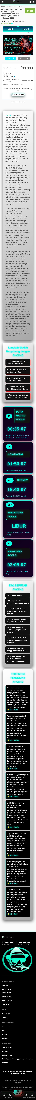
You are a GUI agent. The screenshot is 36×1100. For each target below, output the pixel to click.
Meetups (5, 1038)
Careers (5, 1051)
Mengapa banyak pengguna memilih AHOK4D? (18, 602)
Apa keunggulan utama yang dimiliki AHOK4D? (16, 620)
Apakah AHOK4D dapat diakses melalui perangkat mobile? (16, 611)
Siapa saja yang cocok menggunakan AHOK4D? (16, 649)
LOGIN (10, 29)
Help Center (6, 1014)
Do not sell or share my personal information (17, 1059)
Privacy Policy (7, 1055)
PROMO (4, 1097)
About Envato (7, 1047)
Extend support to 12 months (19, 80)
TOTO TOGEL (7, 997)
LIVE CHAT (32, 1097)
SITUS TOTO (12, 6)
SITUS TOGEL (7, 993)
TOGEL (20, 6)
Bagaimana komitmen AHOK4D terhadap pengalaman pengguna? (16, 658)
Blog (4, 1031)
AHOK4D (3, 6)
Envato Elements (9, 1071)
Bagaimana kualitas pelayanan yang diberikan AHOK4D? (16, 629)
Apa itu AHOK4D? (15, 595)
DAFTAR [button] (22, 58)
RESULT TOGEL (7, 1000)
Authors (5, 1017)
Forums (5, 1034)
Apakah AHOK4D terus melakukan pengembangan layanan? (17, 640)
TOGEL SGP (6, 1004)
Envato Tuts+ (27, 1071)
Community (6, 1027)
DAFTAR (25, 29)
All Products (14, 1073)
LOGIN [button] (9, 58)
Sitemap (5, 1062)
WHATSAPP (26, 1097)
